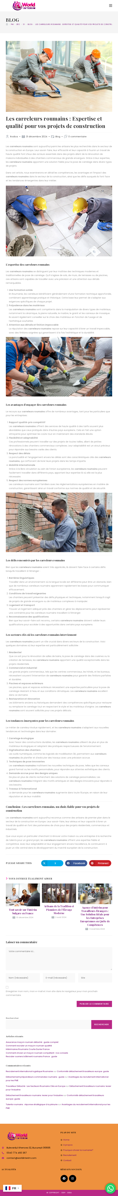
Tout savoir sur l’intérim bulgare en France (23, 911)
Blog (57, 136)
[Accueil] (7, 24)
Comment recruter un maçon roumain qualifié (29, 1045)
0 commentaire (77, 136)
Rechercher (12, 1018)
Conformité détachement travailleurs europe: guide (83, 1071)
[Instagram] (72, 1178)
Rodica (14, 136)
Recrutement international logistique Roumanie (29, 1071)
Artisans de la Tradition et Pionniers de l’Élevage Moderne (59, 910)
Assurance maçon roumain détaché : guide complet (32, 1042)
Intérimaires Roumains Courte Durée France (28, 1049)
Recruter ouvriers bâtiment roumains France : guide (31, 1056)
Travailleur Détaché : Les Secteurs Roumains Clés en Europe (35, 1086)
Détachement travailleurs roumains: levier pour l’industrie (34, 1095)
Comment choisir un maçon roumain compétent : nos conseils (37, 1052)
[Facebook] (64, 1178)
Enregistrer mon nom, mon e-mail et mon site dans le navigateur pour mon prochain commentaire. (52, 993)
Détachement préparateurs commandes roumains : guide (35, 1076)
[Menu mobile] (110, 5)
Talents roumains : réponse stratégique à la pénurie (32, 1104)
